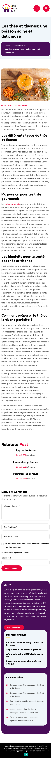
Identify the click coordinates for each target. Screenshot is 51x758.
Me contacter (13, 627)
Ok (26, 754)
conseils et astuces (22, 46)
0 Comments (22, 105)
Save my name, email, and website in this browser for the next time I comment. (27, 545)
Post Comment (11, 568)
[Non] (48, 750)
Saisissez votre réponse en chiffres (15, 552)
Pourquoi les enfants (25, 473)
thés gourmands (12, 204)
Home (7, 46)
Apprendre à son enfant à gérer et (23, 649)
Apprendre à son (25, 450)
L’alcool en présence (25, 462)
